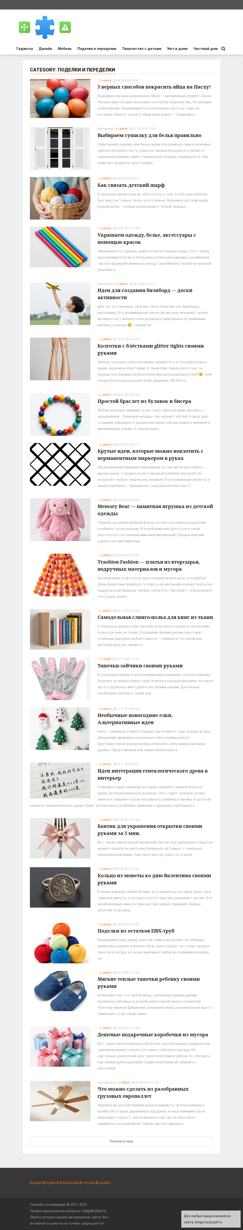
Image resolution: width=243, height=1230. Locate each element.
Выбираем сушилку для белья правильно (149, 135)
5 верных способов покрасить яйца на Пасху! (154, 87)
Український (69, 1183)
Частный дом (205, 49)
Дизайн (45, 49)
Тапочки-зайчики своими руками (140, 665)
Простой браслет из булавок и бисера (144, 401)
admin (107, 80)
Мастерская (105, 128)
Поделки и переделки (96, 49)
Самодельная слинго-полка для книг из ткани (155, 617)
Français (88, 1183)
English (50, 1183)
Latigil (107, 659)
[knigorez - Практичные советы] (45, 27)
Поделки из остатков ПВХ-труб (136, 931)
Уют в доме (177, 49)
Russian (36, 1183)
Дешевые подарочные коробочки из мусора (153, 1034)
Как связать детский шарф (131, 185)
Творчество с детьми (141, 49)
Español (104, 1183)
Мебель (65, 49)
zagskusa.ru (94, 1210)
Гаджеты (24, 49)
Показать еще (121, 1141)
